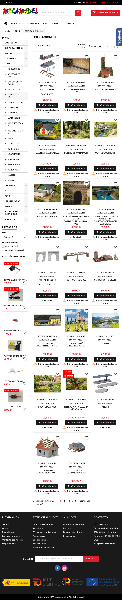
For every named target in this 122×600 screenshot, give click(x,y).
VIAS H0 (11, 175)
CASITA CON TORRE (105, 89)
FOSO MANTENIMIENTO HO (76, 90)
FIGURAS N (12, 112)
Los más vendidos (13, 256)
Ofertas (6, 528)
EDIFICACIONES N (16, 102)
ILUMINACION (14, 118)
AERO (7, 196)
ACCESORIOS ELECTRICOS (11, 212)
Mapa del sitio (9, 543)
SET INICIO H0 (14, 143)
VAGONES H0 (14, 154)
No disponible (14, 250)
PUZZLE (8, 190)
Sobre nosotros (37, 23)
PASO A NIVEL (47, 89)
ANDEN (105, 406)
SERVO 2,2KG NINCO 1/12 (15, 280)
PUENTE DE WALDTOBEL (76, 152)
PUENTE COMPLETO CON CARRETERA (105, 217)
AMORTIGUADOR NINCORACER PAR (15, 305)
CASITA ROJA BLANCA (47, 152)
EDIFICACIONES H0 (15, 95)
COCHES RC (11, 42)
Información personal (73, 524)
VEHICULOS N (14, 169)
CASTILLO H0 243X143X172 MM (76, 344)
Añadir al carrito (47, 105)
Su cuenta (69, 517)
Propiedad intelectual (43, 547)
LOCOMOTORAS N (15, 132)
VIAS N (11, 180)
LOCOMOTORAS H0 (15, 124)
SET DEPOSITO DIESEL (105, 279)
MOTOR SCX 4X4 (13, 406)
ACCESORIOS (14, 69)
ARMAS (8, 206)
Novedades (17, 23)
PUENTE (105, 343)
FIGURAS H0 (13, 107)
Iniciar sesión (92, 2)
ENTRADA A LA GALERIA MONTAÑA (76, 408)
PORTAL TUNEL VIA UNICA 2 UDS (76, 217)
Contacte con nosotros (13, 539)
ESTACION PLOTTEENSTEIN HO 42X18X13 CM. (47, 346)
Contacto (8, 2)
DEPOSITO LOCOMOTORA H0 (76, 471)
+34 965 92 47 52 (111, 536)
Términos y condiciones (44, 532)
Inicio (6, 37)
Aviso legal (38, 528)
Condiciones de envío (43, 524)
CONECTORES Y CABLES (15, 83)
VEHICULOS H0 (14, 164)
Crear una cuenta (109, 2)
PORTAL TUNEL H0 (47, 279)
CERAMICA (10, 185)
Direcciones (69, 536)
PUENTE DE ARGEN (47, 406)
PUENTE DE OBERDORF (105, 152)
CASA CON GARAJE (47, 216)
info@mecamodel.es (104, 543)
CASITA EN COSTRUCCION (47, 471)
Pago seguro (39, 536)
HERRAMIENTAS (12, 201)
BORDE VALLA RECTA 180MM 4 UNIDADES (15, 330)
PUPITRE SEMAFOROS (15, 356)
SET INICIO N (13, 148)
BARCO (8, 53)
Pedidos (67, 528)
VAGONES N (13, 159)
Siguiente (86, 500)
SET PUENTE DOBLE (76, 279)
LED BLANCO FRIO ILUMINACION (15, 381)
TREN (7, 63)
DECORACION (14, 89)
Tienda (71, 23)
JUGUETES (10, 219)
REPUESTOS (13, 138)
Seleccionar (99, 46)
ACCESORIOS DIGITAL (14, 75)
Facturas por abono (72, 532)
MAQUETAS (10, 58)
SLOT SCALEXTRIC (14, 48)
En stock (11, 246)
